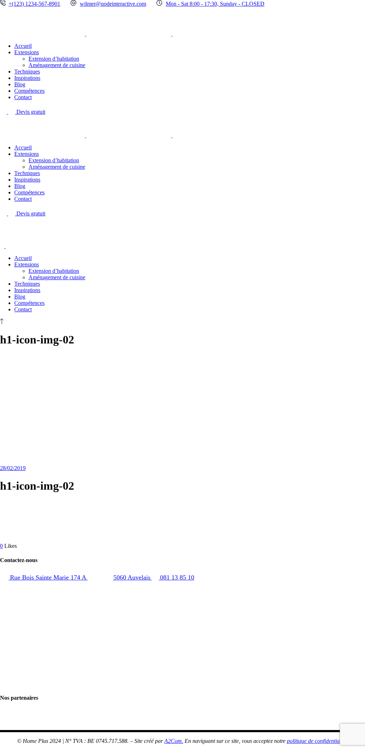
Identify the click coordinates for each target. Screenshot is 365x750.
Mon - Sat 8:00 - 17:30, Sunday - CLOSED (215, 4)
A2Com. (173, 741)
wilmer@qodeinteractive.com (113, 4)
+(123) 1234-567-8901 (34, 4)
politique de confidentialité (316, 741)
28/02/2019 (13, 468)
